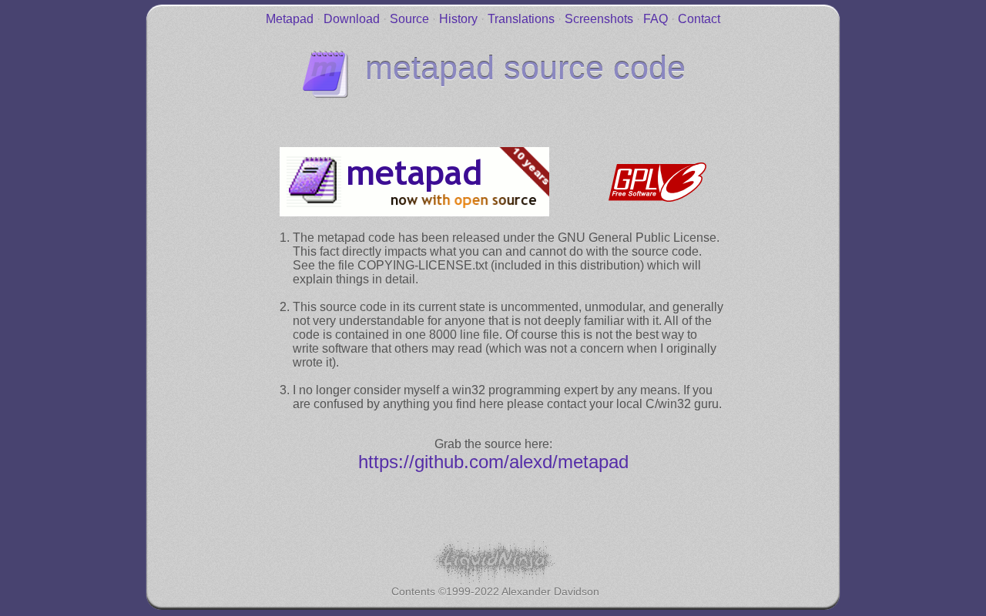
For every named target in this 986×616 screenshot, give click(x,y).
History (458, 18)
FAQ (655, 18)
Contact (699, 18)
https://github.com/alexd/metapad (493, 461)
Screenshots (599, 18)
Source (409, 18)
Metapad (290, 18)
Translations (521, 18)
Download (352, 18)
